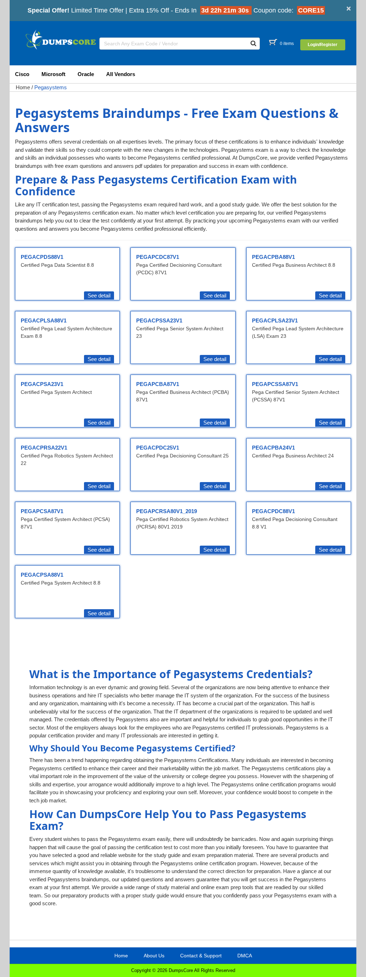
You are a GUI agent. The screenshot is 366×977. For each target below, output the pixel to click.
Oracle (86, 74)
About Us (154, 955)
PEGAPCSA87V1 (42, 511)
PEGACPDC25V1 (157, 448)
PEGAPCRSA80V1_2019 (166, 511)
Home (23, 87)
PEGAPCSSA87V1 (275, 384)
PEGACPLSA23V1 (275, 320)
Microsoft (53, 74)
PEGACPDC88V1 (273, 511)
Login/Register (322, 44)
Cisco (22, 74)
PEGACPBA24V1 (273, 448)
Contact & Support (201, 955)
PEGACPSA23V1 (42, 384)
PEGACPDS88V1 (42, 257)
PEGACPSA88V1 (42, 575)
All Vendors (120, 74)
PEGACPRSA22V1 (44, 448)
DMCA (244, 955)
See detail (99, 295)
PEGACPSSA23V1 (159, 320)
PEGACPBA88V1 (273, 257)
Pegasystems (50, 87)
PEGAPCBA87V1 (157, 384)
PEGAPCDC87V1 (157, 257)
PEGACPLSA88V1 (43, 320)
